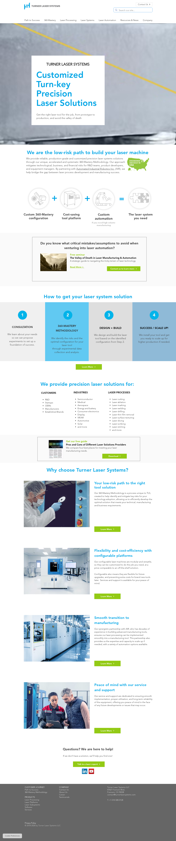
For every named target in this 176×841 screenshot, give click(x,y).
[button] (87, 20)
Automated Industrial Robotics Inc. (95, 168)
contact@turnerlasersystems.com (121, 794)
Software (28, 807)
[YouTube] (91, 771)
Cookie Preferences (12, 836)
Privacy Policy (30, 823)
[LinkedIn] (84, 771)
